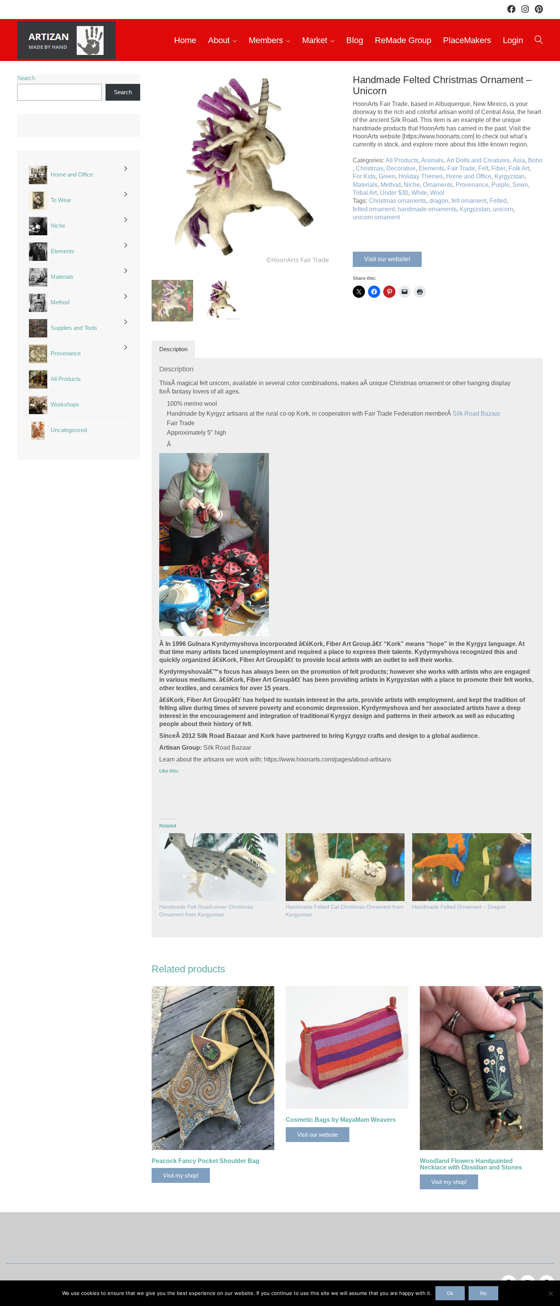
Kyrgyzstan (509, 176)
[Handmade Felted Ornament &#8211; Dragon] (471, 867)
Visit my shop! (180, 1175)
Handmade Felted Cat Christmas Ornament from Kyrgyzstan (344, 910)
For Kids (364, 176)
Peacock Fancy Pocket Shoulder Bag (205, 1161)
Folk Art (519, 168)
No (483, 1293)
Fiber (498, 168)
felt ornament (468, 201)
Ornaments (438, 185)
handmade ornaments (427, 209)
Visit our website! (387, 259)
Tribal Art (365, 193)
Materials (365, 185)
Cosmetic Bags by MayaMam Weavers (341, 1119)
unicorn (503, 209)
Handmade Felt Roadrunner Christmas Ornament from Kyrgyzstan (206, 910)
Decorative (401, 168)
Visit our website (317, 1134)
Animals (432, 160)
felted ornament (374, 209)
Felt (483, 168)
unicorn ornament (376, 217)
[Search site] (538, 41)
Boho (535, 160)
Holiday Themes (420, 176)
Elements (431, 168)
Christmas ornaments (397, 201)
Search (26, 78)
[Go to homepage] (66, 40)
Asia (519, 160)
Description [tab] (173, 349)
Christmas (369, 168)
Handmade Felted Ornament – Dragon (459, 907)
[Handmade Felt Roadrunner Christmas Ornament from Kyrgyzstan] (218, 867)
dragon (438, 201)
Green (387, 176)
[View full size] (161, 86)
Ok (450, 1293)
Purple (500, 185)
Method (391, 185)
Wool (437, 193)
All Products (402, 160)
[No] (550, 1293)
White (419, 193)
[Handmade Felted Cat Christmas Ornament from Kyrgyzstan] (345, 867)
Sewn (520, 185)
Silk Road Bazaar (476, 413)
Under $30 (394, 193)
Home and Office (468, 176)
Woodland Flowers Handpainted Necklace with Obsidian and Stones (471, 1164)
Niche (412, 185)
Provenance (472, 185)
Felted (498, 201)
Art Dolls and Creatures (478, 160)
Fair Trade (461, 168)
